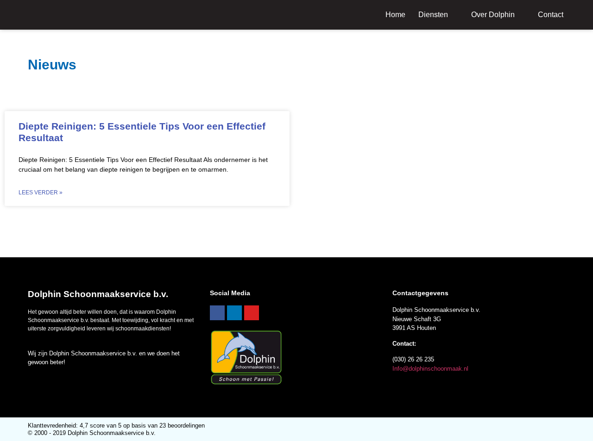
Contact (550, 15)
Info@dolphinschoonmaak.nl (430, 368)
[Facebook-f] (217, 312)
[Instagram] (251, 312)
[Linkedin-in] (234, 312)
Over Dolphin (493, 15)
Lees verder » (41, 192)
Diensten (433, 15)
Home (395, 15)
